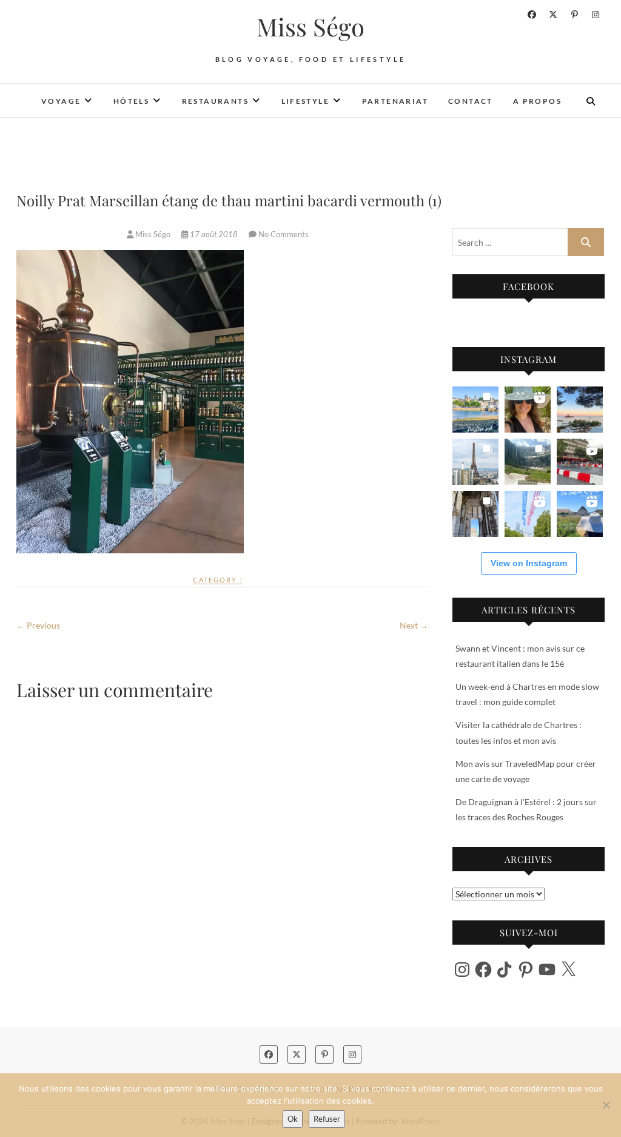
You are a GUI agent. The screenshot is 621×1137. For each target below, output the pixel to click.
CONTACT (470, 101)
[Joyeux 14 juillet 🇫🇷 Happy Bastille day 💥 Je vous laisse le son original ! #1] (528, 514)
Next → (414, 625)
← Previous (38, 625)
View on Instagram (529, 563)
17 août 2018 (214, 234)
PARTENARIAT (395, 101)
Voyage (61, 101)
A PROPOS (537, 101)
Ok (292, 1119)
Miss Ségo (310, 26)
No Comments (283, 234)
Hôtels (131, 101)
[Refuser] (606, 1105)
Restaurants (215, 101)
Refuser (327, 1119)
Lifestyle (305, 101)
